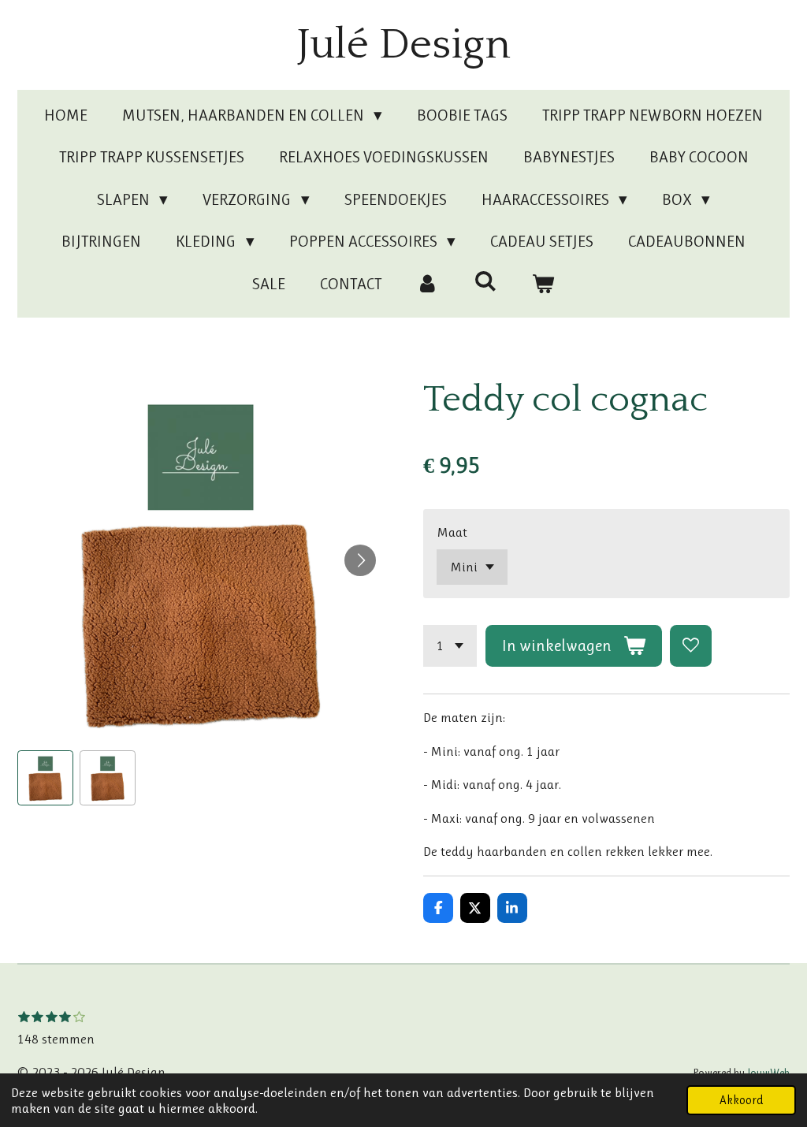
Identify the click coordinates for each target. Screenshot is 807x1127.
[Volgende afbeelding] (360, 560)
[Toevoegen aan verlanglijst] (691, 646)
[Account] (427, 284)
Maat (452, 532)
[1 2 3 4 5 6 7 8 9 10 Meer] (450, 646)
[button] (45, 778)
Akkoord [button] (741, 1100)
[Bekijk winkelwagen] (543, 284)
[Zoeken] (485, 281)
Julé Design (404, 45)
